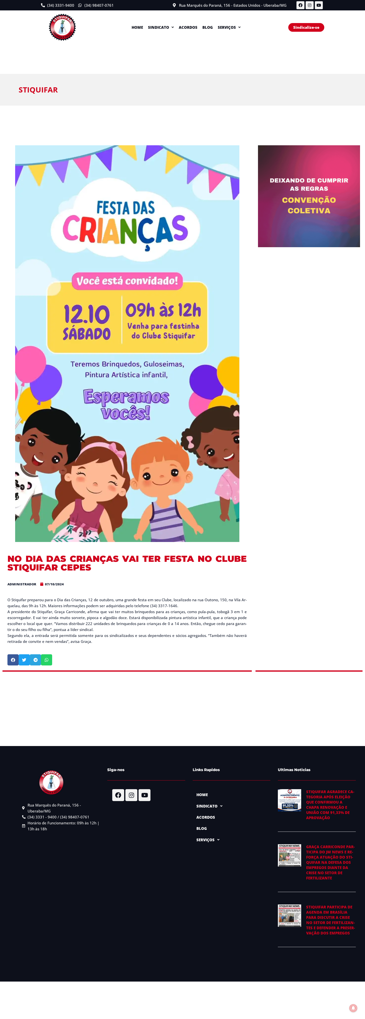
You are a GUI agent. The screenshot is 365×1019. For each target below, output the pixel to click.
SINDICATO (158, 27)
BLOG (207, 27)
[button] (161, 27)
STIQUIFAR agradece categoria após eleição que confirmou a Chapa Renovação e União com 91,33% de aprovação (330, 804)
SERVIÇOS (227, 27)
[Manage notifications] (353, 1008)
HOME (137, 27)
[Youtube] (319, 5)
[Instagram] (310, 5)
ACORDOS (188, 27)
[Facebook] (300, 5)
